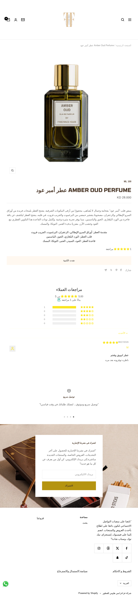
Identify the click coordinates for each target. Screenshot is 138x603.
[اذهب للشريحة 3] (67, 416)
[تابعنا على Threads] (108, 548)
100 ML (127, 181)
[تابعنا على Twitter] (117, 548)
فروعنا (40, 518)
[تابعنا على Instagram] (99, 548)
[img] (110, 342)
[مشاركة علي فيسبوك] (121, 270)
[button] (122, 249)
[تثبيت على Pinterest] (116, 270)
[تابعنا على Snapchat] (117, 557)
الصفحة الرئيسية (123, 45)
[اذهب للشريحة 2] (70, 416)
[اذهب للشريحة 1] (73, 416)
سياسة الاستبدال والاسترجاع (72, 571)
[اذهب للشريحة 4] (64, 416)
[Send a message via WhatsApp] (6, 584)
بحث (85, 522)
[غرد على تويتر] (111, 270)
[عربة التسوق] (8, 19)
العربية (126, 583)
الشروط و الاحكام (122, 571)
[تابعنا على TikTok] (126, 557)
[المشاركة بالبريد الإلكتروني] (106, 270)
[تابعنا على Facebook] (126, 548)
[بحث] (122, 19)
